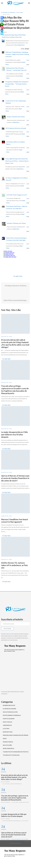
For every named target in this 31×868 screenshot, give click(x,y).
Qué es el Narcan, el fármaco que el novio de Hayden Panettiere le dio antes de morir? (15, 478)
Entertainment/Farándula (12, 715)
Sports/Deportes (8, 748)
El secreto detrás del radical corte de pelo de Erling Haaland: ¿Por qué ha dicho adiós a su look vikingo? (14, 777)
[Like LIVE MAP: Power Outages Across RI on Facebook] (27, 198)
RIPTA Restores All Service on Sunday (16, 128)
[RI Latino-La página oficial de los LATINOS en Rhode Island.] (15, 3)
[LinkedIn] (1, 30)
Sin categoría (7, 745)
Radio (5, 738)
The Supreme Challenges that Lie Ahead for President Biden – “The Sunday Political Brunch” (16, 84)
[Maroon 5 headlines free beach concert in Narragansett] (15, 503)
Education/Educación (10, 712)
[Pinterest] (1, 27)
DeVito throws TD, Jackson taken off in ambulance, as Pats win (14, 565)
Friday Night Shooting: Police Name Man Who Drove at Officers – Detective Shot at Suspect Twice (16, 161)
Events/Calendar (8, 718)
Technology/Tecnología (11, 755)
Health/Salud (7, 722)
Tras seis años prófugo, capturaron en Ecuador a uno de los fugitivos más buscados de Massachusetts (14, 798)
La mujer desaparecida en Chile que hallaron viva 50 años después (14, 434)
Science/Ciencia (8, 742)
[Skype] (1, 33)
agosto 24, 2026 (6, 336)
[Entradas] (15, 293)
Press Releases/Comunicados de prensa (15, 735)
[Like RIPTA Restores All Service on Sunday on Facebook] (27, 131)
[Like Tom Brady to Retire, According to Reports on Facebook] (27, 147)
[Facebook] (9, 276)
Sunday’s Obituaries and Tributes (16, 116)
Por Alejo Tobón (18, 276)
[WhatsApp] (1, 24)
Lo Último (19, 12)
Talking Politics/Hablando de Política (15, 751)
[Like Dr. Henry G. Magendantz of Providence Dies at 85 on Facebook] (27, 183)
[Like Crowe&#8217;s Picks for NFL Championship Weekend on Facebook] (27, 106)
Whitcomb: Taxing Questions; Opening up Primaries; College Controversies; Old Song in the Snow (17, 54)
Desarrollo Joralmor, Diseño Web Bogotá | (12, 841)
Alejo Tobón (5, 781)
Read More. (21, 45)
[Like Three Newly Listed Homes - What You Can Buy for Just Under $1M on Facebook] (27, 212)
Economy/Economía (8, 12)
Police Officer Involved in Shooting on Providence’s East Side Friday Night (15, 300)
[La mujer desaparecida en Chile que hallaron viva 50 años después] (15, 416)
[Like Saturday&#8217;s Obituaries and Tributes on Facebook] (27, 226)
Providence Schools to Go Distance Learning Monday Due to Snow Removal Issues (16, 286)
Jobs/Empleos (7, 725)
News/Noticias (7, 732)
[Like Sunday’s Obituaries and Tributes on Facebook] (27, 120)
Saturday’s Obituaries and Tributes (16, 223)
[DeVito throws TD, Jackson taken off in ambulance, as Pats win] (15, 547)
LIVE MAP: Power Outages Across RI (16, 195)
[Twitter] (11, 276)
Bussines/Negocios (9, 705)
